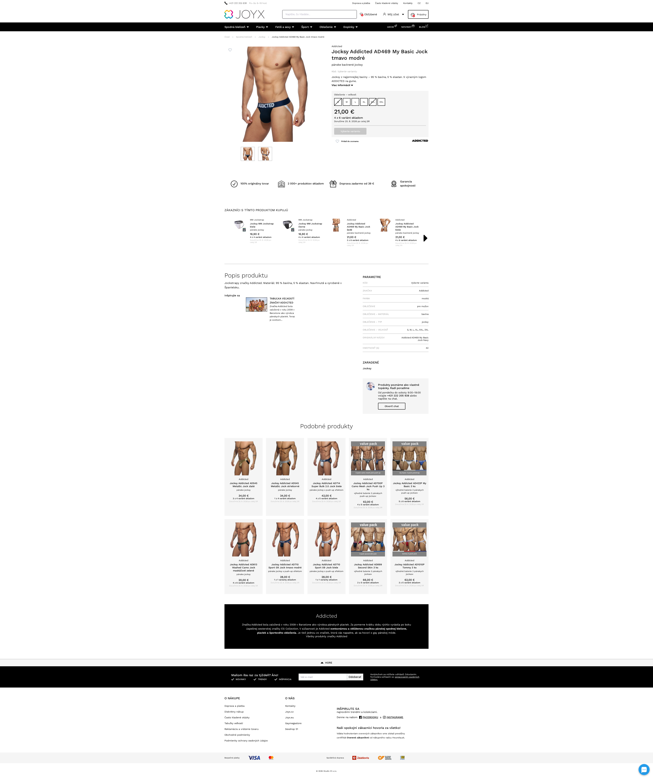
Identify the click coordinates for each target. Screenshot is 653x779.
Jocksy (261, 37)
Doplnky (348, 27)
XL (364, 102)
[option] (254, 231)
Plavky (260, 27)
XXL (373, 102)
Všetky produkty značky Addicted (326, 636)
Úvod (227, 37)
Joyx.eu (289, 717)
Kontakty (408, 3)
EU (427, 3)
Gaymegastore (293, 723)
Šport (305, 27)
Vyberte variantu (350, 131)
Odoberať (355, 677)
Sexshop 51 (291, 729)
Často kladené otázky (386, 3)
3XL (381, 102)
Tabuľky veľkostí (233, 723)
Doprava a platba (361, 3)
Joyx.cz (289, 711)
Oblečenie (326, 27)
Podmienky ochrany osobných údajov (246, 740)
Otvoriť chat (392, 406)
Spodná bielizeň (234, 27)
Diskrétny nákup (234, 711)
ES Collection (289, 628)
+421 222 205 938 (238, 3)
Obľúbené (369, 14)
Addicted (337, 46)
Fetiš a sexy (283, 27)
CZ (419, 3)
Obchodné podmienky (237, 734)
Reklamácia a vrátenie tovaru (241, 729)
